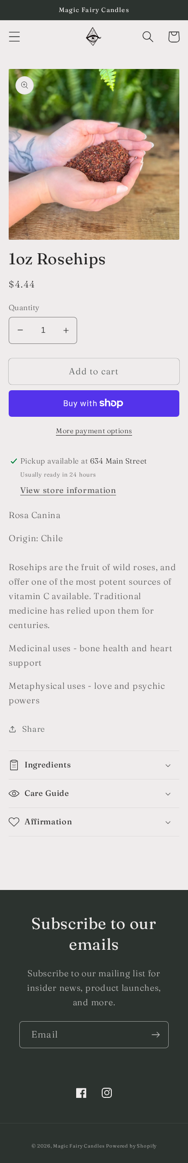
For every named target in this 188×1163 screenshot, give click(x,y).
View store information (68, 490)
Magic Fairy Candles (78, 1146)
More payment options (94, 430)
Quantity (24, 307)
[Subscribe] (155, 1034)
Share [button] (33, 729)
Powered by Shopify (131, 1146)
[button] (14, 37)
